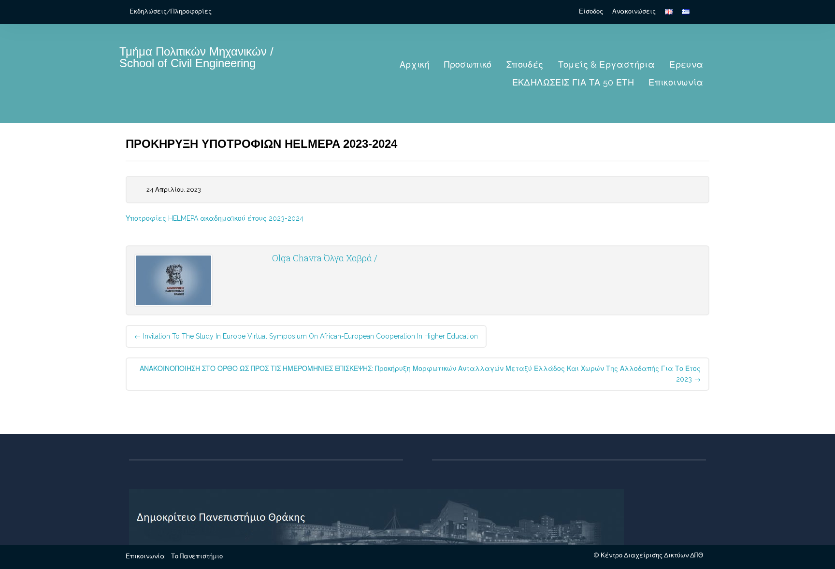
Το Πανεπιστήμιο (197, 556)
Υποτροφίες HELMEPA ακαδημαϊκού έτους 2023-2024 (214, 218)
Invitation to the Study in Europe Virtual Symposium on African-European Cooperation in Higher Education (306, 336)
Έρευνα (686, 64)
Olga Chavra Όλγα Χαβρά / (324, 258)
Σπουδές (525, 64)
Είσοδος (591, 11)
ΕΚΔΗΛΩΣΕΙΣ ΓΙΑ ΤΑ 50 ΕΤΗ (573, 82)
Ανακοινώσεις (634, 11)
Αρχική (415, 64)
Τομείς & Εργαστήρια (606, 64)
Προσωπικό (468, 64)
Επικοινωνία (675, 82)
